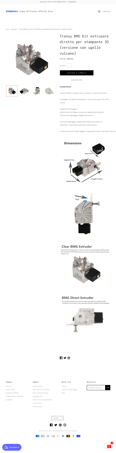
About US (9, 386)
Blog (63, 393)
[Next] (50, 58)
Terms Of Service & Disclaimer (42, 400)
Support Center (38, 386)
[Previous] (11, 58)
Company (9, 382)
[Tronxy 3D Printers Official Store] (12, 11)
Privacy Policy (37, 403)
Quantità (62, 65)
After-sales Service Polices (41, 390)
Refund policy (37, 406)
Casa (7, 29)
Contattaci (9, 400)
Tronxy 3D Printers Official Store (36, 11)
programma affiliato (12, 393)
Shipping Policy (38, 396)
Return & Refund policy (40, 393)
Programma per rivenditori (14, 396)
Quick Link (66, 382)
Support (36, 382)
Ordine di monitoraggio (69, 390)
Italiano (55, 418)
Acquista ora (76, 80)
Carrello (106, 11)
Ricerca (64, 386)
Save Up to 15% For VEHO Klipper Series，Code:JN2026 (58, 2)
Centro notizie (10, 390)
